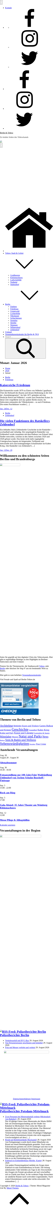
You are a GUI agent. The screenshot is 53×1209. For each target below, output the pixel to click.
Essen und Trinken (30, 726)
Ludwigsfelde (15, 280)
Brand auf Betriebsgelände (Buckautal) (21, 1140)
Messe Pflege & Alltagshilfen (15, 820)
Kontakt (8, 8)
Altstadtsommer (8, 762)
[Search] (25, 348)
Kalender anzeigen (7, 825)
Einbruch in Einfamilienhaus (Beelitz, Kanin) (23, 1160)
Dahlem (13, 306)
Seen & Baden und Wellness (20, 739)
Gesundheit (33, 730)
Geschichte (20, 729)
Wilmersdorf (15, 327)
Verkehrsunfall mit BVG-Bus (17, 1040)
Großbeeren (15, 275)
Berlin (7, 304)
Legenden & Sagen (42, 733)
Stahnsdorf (14, 284)
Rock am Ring (7, 792)
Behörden (17, 726)
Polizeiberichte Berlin (14, 1035)
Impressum (35, 1099)
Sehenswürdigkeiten (14, 744)
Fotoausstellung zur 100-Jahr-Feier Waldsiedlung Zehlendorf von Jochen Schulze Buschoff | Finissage (26, 777)
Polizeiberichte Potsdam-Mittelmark (24, 1111)
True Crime (41, 744)
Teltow (42, 666)
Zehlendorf (14, 330)
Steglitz (13, 323)
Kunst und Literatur (24, 733)
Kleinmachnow (16, 277)
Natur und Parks (30, 736)
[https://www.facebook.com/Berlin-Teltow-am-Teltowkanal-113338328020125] (29, 27)
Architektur (6, 725)
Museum (15, 737)
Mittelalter (5, 736)
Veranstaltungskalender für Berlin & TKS (22, 334)
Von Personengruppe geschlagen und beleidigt (24, 1043)
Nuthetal (13, 282)
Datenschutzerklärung (22, 1099)
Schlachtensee (16, 318)
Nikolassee (14, 316)
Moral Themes (13, 1188)
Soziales (32, 744)
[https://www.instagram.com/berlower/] (29, 47)
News (45, 736)
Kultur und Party (7, 733)
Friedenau (14, 309)
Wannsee (14, 325)
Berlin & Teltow (6, 133)
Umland (8, 332)
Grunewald (14, 311)
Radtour (2, 740)
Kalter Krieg (43, 730)
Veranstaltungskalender (31, 675)
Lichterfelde (15, 313)
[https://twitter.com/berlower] (29, 67)
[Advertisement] (26, 175)
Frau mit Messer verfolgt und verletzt (20, 1047)
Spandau (13, 320)
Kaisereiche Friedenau (15, 385)
